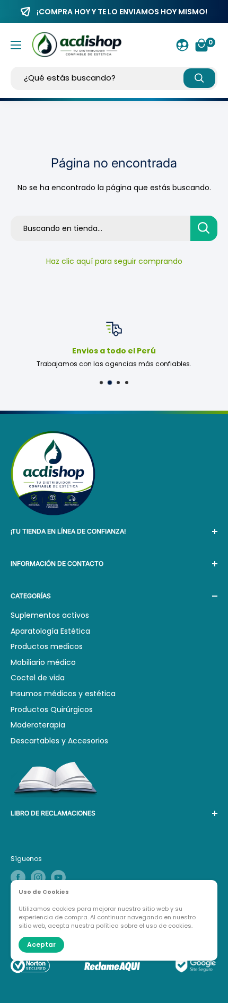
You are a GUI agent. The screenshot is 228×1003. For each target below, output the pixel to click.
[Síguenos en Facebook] (18, 877)
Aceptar (41, 944)
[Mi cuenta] (182, 45)
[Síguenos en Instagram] (38, 877)
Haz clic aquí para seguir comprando (114, 261)
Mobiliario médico (43, 662)
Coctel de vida (38, 677)
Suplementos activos (50, 615)
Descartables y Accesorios (59, 740)
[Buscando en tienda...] (203, 228)
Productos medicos (47, 646)
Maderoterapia (38, 725)
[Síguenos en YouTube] (58, 877)
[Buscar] (199, 78)
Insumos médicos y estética (63, 693)
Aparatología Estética (50, 631)
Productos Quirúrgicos (52, 709)
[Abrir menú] (16, 45)
